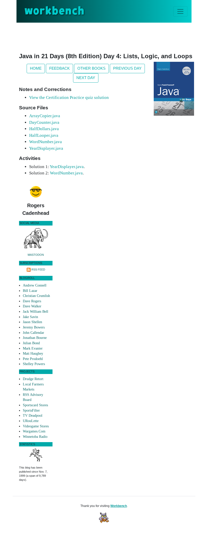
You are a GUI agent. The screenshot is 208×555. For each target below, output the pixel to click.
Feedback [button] (59, 68)
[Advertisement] (111, 36)
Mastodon (36, 254)
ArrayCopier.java (44, 115)
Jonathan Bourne (35, 338)
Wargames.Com (34, 431)
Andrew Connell (34, 285)
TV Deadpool (32, 415)
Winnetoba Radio (35, 437)
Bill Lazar (30, 291)
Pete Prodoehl (33, 359)
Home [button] (36, 68)
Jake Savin (30, 317)
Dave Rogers (32, 301)
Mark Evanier (33, 348)
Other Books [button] (91, 68)
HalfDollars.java (44, 128)
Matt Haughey (33, 353)
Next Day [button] (85, 78)
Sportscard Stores (35, 405)
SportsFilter (31, 410)
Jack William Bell (35, 311)
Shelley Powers (34, 364)
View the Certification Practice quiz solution (69, 97)
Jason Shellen (32, 322)
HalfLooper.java (43, 135)
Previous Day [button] (127, 68)
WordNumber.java (45, 141)
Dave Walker (32, 306)
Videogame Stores (36, 426)
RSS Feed (38, 269)
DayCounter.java (44, 122)
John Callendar (33, 333)
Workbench (118, 506)
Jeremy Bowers (34, 327)
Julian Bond (31, 343)
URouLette (31, 421)
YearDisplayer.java (46, 148)
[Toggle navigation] (180, 11)
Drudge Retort (33, 379)
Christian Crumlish (36, 296)
